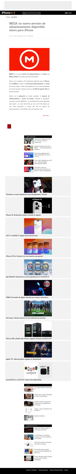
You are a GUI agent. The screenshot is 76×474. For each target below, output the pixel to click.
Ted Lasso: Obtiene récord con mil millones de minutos (25, 318)
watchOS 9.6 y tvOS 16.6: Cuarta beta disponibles (24, 380)
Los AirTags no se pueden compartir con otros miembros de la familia (42, 436)
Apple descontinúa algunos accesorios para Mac (42, 429)
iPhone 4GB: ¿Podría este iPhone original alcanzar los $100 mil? (29, 338)
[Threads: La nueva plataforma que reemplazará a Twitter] (38, 192)
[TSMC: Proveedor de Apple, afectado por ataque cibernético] (38, 295)
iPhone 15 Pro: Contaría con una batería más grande (24, 256)
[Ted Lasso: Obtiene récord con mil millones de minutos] (38, 316)
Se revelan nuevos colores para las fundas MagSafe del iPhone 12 (42, 451)
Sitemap (66, 470)
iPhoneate (8, 13)
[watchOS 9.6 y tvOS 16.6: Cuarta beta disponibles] (38, 377)
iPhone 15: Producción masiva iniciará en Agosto (23, 215)
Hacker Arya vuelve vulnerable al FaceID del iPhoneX (43, 395)
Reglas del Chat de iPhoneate (56, 470)
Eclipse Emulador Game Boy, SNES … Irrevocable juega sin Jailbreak (43, 147)
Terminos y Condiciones (31, 470)
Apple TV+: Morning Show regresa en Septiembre (23, 359)
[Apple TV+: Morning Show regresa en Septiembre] (38, 357)
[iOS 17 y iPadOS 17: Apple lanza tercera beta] (38, 233)
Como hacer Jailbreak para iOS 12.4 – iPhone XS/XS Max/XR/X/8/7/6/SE (43, 162)
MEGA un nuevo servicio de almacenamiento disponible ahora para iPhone (27, 27)
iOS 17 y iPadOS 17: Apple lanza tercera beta (22, 235)
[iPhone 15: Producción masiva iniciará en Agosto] (38, 213)
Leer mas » (46, 115)
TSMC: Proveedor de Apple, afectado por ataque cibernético (27, 297)
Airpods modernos (39, 416)
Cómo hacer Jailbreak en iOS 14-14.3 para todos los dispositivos (42, 140)
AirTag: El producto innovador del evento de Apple (42, 443)
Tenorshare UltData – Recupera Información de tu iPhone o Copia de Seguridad (42, 169)
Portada (8, 17)
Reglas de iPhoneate (43, 470)
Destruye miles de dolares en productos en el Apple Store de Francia (42, 403)
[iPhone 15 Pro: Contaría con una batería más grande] (38, 254)
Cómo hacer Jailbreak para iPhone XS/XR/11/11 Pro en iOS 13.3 (42, 155)
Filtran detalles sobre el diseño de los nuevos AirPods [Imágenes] (43, 458)
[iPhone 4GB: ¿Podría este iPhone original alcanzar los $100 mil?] (38, 336)
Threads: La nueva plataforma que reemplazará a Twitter (26, 194)
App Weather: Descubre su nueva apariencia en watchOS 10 (27, 277)
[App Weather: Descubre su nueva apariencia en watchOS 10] (38, 275)
